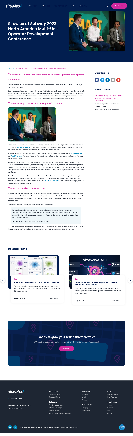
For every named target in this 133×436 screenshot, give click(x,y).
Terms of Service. (65, 427)
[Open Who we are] (38, 6)
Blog (14, 68)
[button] (97, 80)
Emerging (85, 408)
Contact (110, 408)
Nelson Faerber (76, 153)
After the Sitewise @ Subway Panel (107, 109)
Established (86, 411)
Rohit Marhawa (16, 156)
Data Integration (112, 394)
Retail (84, 397)
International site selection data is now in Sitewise (36, 282)
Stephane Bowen (23, 147)
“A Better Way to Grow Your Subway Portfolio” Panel (107, 105)
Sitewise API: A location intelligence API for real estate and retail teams (96, 283)
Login (107, 6)
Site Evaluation (54, 411)
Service (84, 400)
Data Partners (112, 397)
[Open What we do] (50, 6)
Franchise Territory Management (60, 413)
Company (110, 405)
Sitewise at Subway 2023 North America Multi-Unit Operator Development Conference (108, 98)
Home (9, 68)
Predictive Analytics (52, 181)
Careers (110, 413)
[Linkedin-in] (10, 427)
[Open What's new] (87, 6)
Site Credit (74, 427)
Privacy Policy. (55, 427)
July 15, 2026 (79, 301)
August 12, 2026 (19, 298)
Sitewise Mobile (54, 397)
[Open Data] (75, 6)
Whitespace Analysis (56, 408)
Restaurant (85, 394)
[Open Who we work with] (67, 6)
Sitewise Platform (55, 394)
